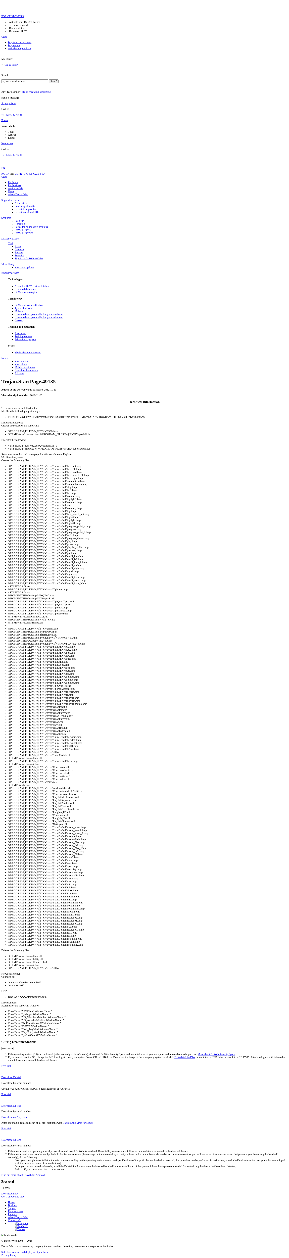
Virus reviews (22, 361)
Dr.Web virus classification (29, 305)
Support (12, 1208)
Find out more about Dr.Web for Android (23, 1175)
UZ (35, 173)
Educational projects (25, 339)
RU (3, 173)
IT (24, 173)
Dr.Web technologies (26, 292)
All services (21, 203)
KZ (31, 173)
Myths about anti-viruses (28, 352)
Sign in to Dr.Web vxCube (29, 258)
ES (17, 173)
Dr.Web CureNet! (24, 232)
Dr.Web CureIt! (23, 229)
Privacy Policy (9, 1255)
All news (19, 373)
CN (8, 173)
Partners (12, 1214)
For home (13, 182)
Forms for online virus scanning (31, 226)
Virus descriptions (24, 267)
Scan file (19, 220)
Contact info (14, 1220)
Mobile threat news (25, 367)
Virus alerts (21, 364)
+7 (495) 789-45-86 (11, 114)
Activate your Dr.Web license (24, 22)
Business (12, 1205)
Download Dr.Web (19, 31)
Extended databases (25, 289)
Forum (4, 120)
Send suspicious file (25, 206)
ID (43, 173)
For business (14, 185)
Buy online (14, 45)
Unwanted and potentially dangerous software (39, 314)
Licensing (20, 249)
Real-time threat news (26, 370)
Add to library (11, 64)
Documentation (17, 28)
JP (27, 173)
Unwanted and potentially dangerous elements (39, 317)
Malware (19, 311)
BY (39, 173)
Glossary (19, 320)
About (18, 246)
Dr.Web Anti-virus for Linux (78, 1122)
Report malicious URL (27, 212)
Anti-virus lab (15, 188)
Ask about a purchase (19, 48)
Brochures (20, 333)
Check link (20, 223)
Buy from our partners (19, 42)
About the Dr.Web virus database (32, 286)
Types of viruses (23, 308)
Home (11, 1202)
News (11, 191)
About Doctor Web (18, 194)
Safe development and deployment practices (24, 1252)
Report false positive (25, 209)
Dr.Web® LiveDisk (184, 1057)
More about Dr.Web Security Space (216, 1054)
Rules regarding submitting (36, 91)
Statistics (19, 255)
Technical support (18, 25)
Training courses (23, 336)
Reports (19, 252)
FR (21, 173)
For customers (15, 1211)
